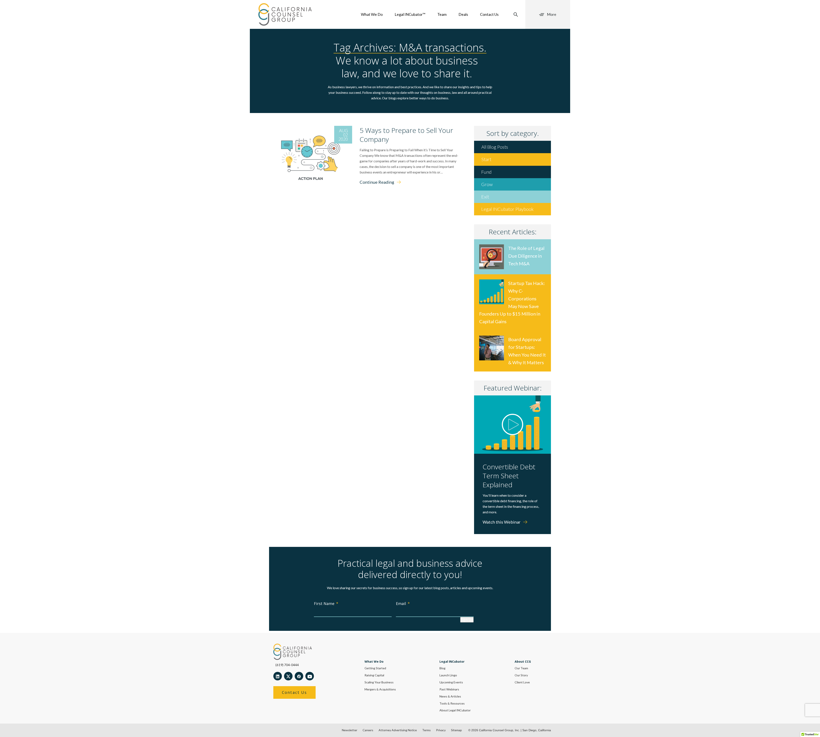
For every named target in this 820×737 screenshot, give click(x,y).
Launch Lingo (448, 675)
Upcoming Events (451, 682)
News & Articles (450, 696)
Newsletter (349, 730)
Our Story (521, 675)
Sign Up (467, 619)
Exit (485, 197)
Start (486, 159)
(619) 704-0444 (287, 665)
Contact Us (489, 14)
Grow (487, 184)
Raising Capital (374, 675)
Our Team (521, 668)
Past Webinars (449, 689)
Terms (426, 730)
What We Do (372, 14)
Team (442, 14)
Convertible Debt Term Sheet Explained (509, 475)
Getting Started (375, 668)
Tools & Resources (452, 703)
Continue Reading (377, 182)
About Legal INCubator (455, 710)
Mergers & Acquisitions (380, 689)
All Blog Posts (494, 147)
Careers (368, 730)
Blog (442, 668)
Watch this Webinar (502, 521)
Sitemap (456, 730)
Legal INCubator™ (410, 14)
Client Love (522, 682)
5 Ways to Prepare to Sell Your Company (406, 135)
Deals (463, 14)
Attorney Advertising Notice (398, 730)
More (551, 14)
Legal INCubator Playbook (507, 209)
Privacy (441, 730)
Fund (486, 172)
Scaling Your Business (379, 682)
